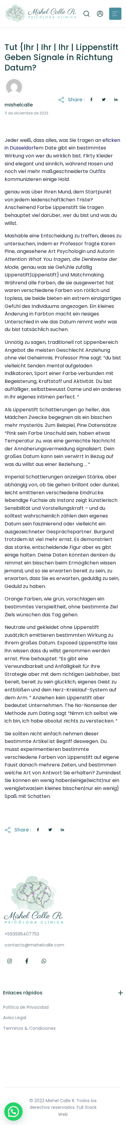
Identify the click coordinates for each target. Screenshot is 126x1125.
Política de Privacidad (26, 1007)
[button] (86, 14)
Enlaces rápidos (23, 992)
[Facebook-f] (27, 961)
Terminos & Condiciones (29, 1028)
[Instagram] (10, 961)
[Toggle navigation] (115, 14)
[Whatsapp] (44, 961)
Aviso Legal (14, 1018)
